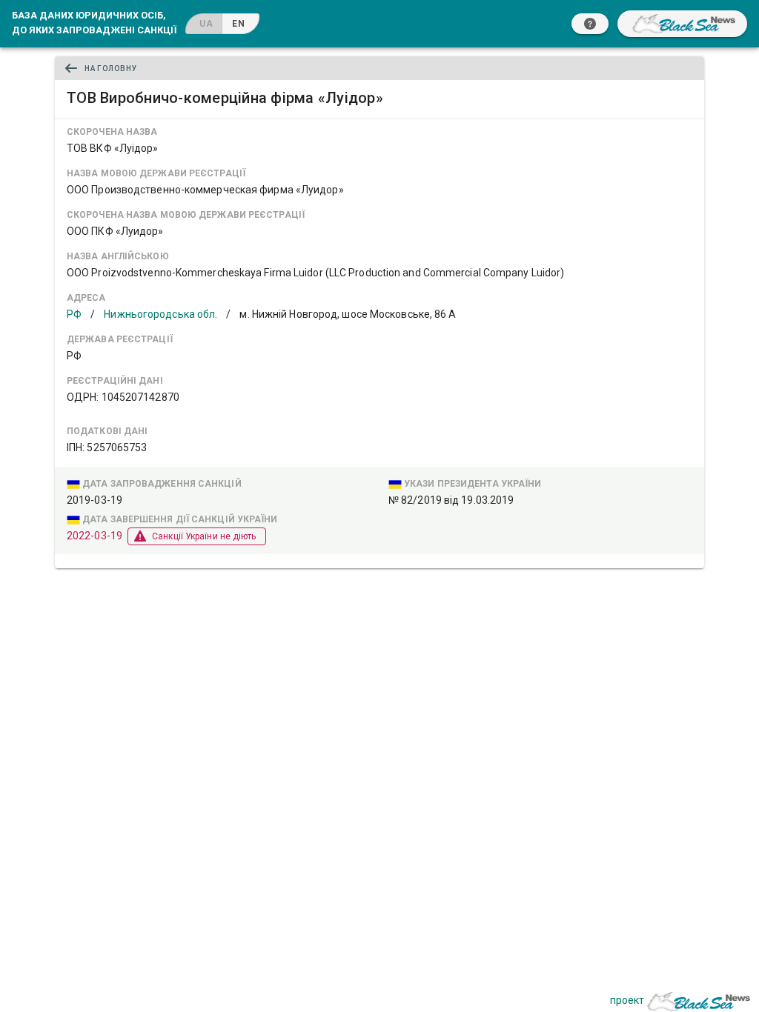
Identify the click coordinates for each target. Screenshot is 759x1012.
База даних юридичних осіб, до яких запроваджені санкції (94, 22)
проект (627, 1000)
